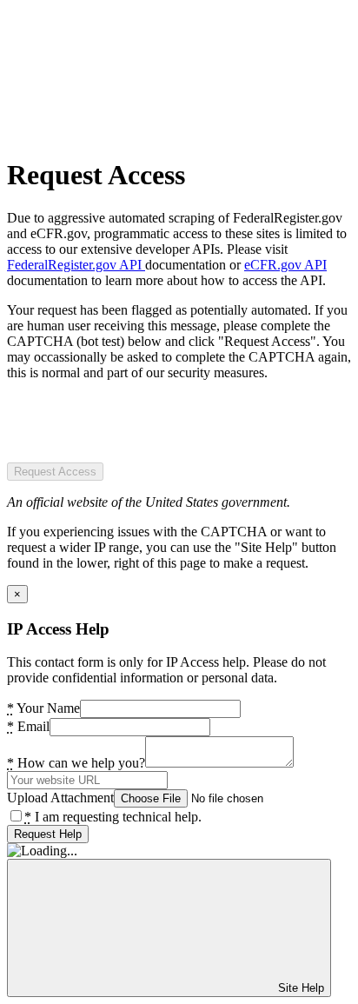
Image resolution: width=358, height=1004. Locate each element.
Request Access (55, 471)
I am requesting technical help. (113, 816)
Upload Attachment (60, 797)
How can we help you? (76, 762)
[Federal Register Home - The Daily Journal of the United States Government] (137, 132)
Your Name (43, 708)
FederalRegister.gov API (76, 264)
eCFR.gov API (285, 264)
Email (28, 726)
